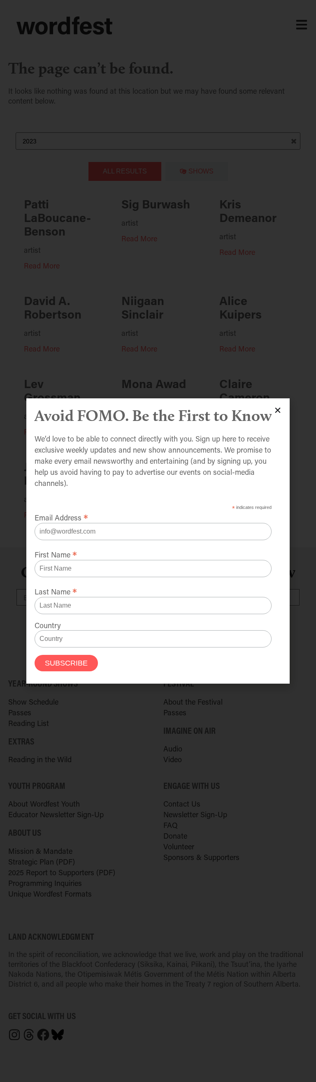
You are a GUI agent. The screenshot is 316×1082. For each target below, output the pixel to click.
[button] (277, 410)
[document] (158, 541)
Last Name (56, 590)
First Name (56, 553)
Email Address (61, 516)
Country (48, 625)
